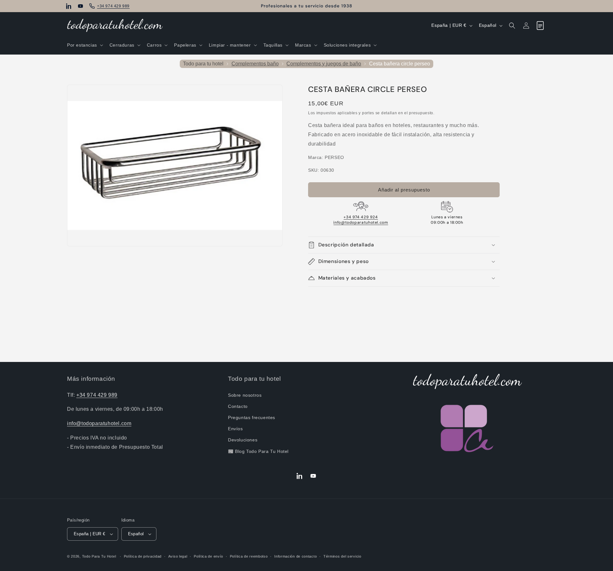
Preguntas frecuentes (251, 417)
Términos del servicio (342, 556)
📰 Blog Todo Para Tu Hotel (258, 451)
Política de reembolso (249, 556)
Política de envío (208, 556)
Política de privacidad (143, 556)
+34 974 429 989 (96, 395)
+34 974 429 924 (361, 217)
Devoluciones (242, 439)
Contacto (238, 406)
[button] (84, 45)
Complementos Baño (255, 63)
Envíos (235, 428)
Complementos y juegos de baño (323, 63)
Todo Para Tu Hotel (99, 556)
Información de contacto (295, 556)
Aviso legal (177, 556)
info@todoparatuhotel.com (360, 222)
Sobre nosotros (244, 395)
